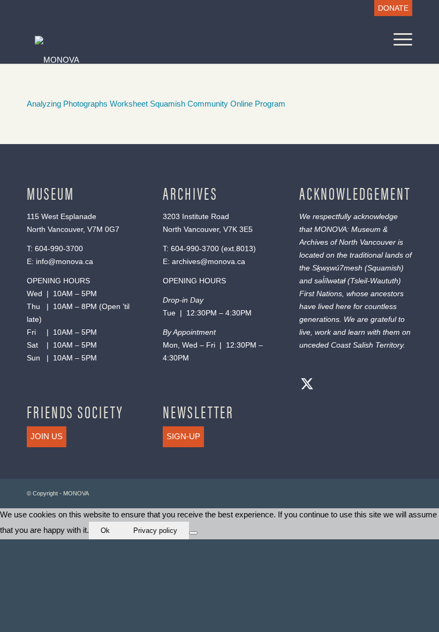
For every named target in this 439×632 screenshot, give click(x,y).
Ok (105, 530)
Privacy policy (155, 530)
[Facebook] (329, 385)
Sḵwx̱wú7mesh (337, 268)
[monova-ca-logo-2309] (164, 59)
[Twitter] (307, 385)
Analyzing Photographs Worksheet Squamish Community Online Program (156, 103)
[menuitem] (390, 8)
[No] (193, 533)
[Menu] (397, 40)
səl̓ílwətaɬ (329, 280)
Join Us (47, 436)
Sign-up (183, 436)
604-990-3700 (59, 248)
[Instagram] (350, 385)
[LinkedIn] (372, 385)
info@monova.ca (64, 261)
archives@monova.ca (208, 261)
